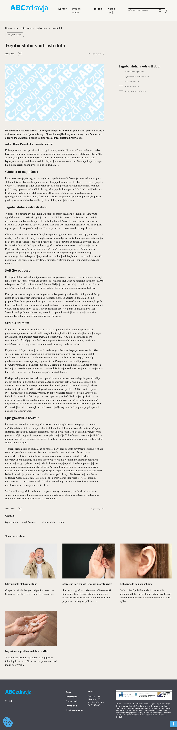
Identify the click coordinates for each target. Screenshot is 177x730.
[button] (173, 724)
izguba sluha (11, 522)
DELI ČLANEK (10, 54)
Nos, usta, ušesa (23, 28)
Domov (9, 28)
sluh (61, 522)
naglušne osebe (30, 522)
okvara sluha (48, 522)
